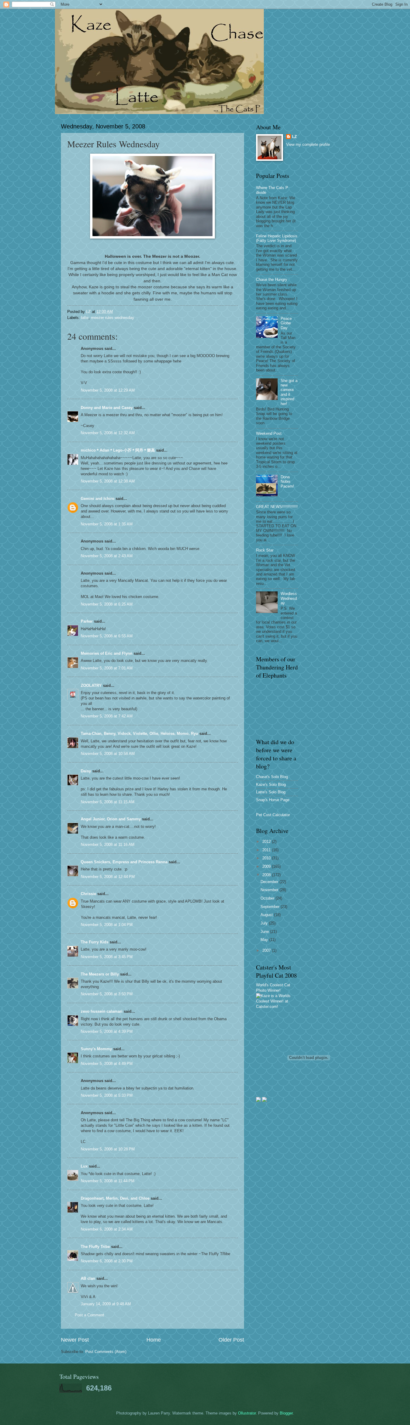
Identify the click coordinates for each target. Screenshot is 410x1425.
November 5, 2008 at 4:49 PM (107, 1063)
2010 (267, 858)
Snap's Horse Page (272, 800)
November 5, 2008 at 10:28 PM (108, 1149)
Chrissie (88, 893)
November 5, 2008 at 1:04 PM (107, 924)
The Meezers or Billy (100, 974)
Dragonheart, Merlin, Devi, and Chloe (115, 1198)
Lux (84, 1166)
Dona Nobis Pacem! (287, 482)
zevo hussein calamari (101, 1011)
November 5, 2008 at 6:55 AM (107, 636)
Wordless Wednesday (289, 598)
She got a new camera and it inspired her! (289, 392)
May (265, 939)
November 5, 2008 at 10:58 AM (108, 753)
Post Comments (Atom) (105, 1351)
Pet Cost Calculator (273, 815)
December (270, 881)
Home (153, 1340)
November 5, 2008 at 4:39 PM (107, 1031)
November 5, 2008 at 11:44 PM (107, 1181)
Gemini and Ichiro (97, 498)
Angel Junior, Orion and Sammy (111, 819)
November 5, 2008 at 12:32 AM (108, 433)
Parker (87, 621)
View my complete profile (308, 144)
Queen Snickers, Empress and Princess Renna (124, 862)
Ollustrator (247, 1413)
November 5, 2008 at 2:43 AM (107, 556)
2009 (267, 866)
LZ (294, 136)
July (265, 923)
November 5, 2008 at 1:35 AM (107, 524)
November (270, 890)
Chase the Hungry (271, 279)
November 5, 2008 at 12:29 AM (108, 390)
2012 (267, 841)
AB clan (88, 1278)
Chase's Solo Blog (272, 776)
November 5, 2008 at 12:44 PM (108, 876)
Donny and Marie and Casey (107, 407)
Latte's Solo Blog (270, 792)
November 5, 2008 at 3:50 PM (107, 994)
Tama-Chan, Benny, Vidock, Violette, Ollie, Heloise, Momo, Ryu (139, 733)
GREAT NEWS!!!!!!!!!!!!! (277, 506)
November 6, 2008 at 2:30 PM (107, 1261)
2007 (267, 950)
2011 (267, 850)
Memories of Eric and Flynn (106, 653)
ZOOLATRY (91, 685)
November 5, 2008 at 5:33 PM (107, 1095)
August (267, 914)
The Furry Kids (94, 942)
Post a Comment (89, 1315)
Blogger (286, 1413)
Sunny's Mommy (96, 1049)
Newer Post (75, 1340)
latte (85, 317)
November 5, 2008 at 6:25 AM (107, 604)
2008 (267, 875)
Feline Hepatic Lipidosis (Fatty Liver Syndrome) (276, 238)
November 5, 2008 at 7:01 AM (107, 668)
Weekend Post (269, 433)
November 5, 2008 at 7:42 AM (107, 716)
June (265, 931)
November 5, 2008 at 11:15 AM (107, 802)
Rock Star (264, 550)
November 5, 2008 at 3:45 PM (107, 957)
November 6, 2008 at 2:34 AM (107, 1229)
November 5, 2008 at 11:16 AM (107, 844)
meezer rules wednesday (112, 317)
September (271, 906)
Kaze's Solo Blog (271, 784)
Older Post (231, 1340)
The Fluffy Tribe (95, 1246)
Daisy (86, 771)
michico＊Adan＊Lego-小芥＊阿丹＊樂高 (118, 450)
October (268, 898)
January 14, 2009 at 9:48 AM (106, 1304)
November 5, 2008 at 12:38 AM (108, 481)
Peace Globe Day (286, 323)
